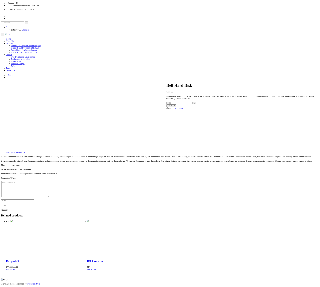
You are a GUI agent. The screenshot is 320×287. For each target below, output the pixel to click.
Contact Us (10, 70)
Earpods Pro (14, 261)
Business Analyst (17, 64)
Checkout (25, 30)
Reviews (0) (20, 152)
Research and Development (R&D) (25, 48)
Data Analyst (16, 61)
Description (10, 152)
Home (8, 39)
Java (12, 66)
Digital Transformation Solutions (24, 52)
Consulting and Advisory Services (24, 50)
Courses (9, 55)
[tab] (10, 152)
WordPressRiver (33, 284)
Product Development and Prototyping (26, 46)
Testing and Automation (20, 59)
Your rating (6, 178)
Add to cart (171, 106)
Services (9, 43)
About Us (10, 41)
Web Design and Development (23, 57)
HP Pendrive (95, 261)
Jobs (8, 68)
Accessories (179, 108)
